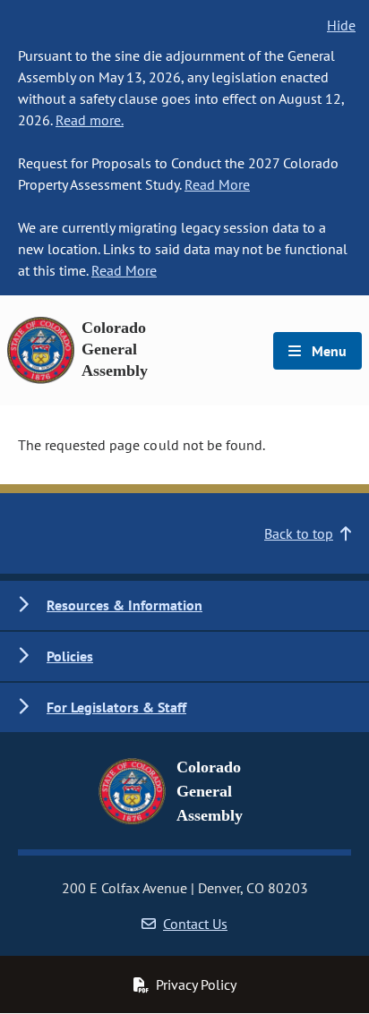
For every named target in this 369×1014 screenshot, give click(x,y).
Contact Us (195, 924)
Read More (217, 184)
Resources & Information (124, 605)
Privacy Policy (196, 984)
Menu (327, 351)
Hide (341, 25)
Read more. (90, 120)
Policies (70, 656)
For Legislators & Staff (116, 707)
